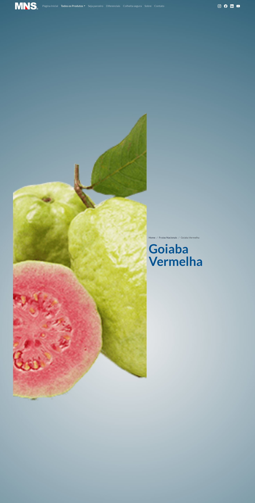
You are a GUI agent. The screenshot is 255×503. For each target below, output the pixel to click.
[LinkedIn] (232, 6)
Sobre (147, 5)
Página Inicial (50, 5)
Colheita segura (132, 5)
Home (152, 237)
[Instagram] (219, 6)
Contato (159, 5)
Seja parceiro (95, 5)
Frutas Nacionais (168, 237)
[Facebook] (225, 6)
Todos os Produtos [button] (72, 5)
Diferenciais (113, 5)
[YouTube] (238, 6)
